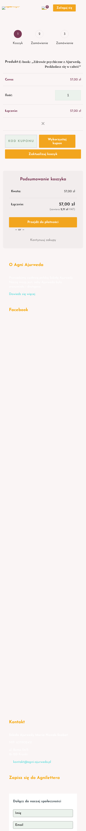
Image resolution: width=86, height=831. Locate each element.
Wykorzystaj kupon (57, 141)
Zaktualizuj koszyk (43, 154)
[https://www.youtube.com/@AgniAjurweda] (38, 679)
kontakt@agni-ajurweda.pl (32, 762)
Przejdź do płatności (43, 222)
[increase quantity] (76, 95)
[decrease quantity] (59, 95)
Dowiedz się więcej (22, 294)
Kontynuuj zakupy (43, 240)
